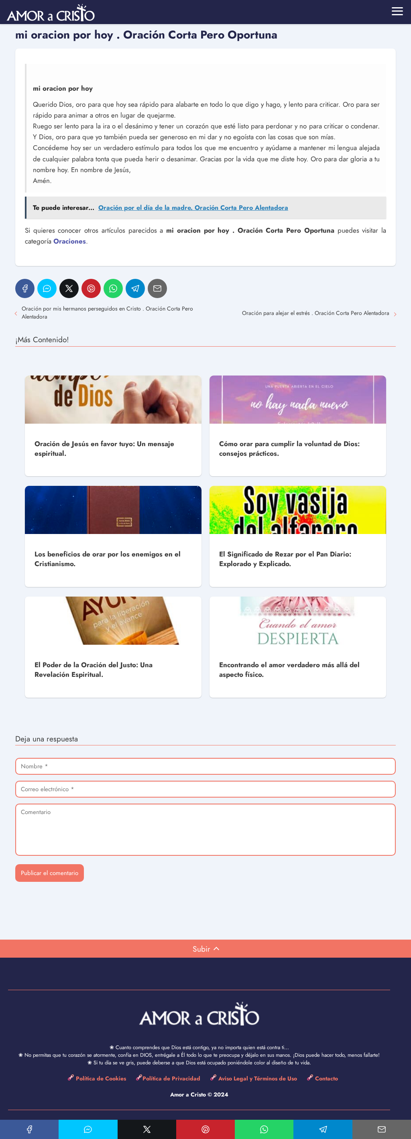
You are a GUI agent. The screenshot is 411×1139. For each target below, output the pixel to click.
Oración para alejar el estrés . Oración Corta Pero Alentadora (315, 313)
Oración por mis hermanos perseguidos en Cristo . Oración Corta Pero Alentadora (107, 313)
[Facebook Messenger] (47, 288)
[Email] (157, 288)
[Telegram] (135, 288)
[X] (69, 288)
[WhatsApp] (113, 288)
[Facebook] (25, 288)
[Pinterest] (91, 288)
